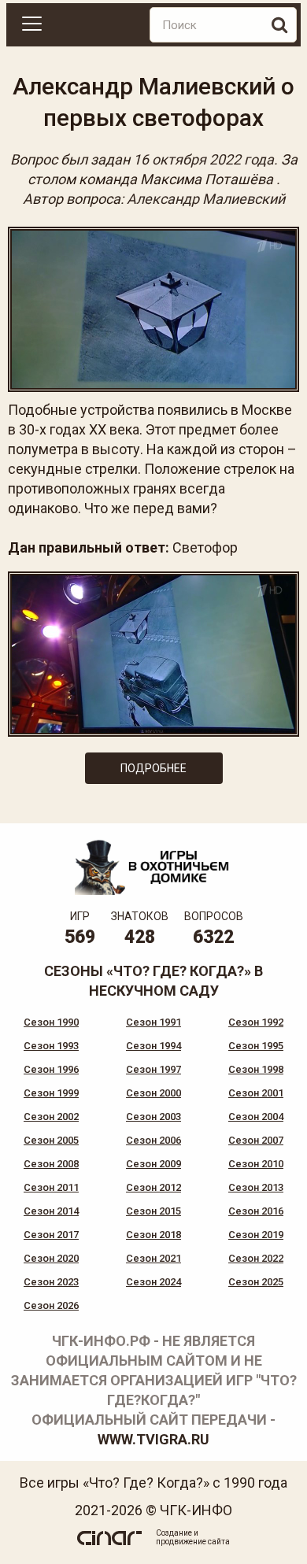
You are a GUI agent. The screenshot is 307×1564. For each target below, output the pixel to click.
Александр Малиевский (206, 198)
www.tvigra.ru (153, 1439)
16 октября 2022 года (203, 159)
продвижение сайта (193, 1541)
